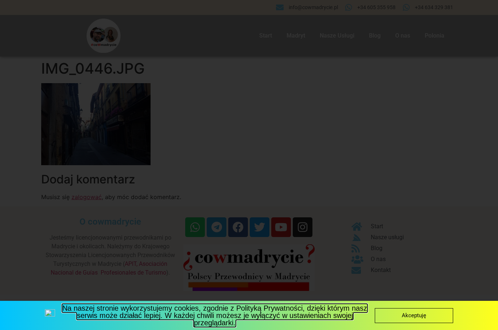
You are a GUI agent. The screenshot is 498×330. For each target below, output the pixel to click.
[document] (249, 165)
